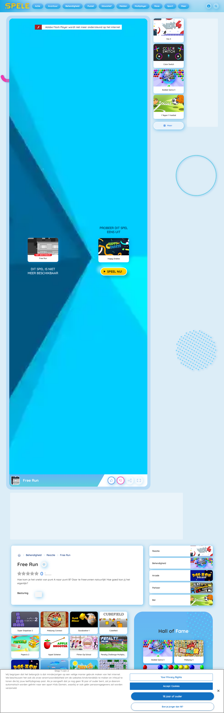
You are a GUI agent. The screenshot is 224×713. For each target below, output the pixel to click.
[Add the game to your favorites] (44, 564)
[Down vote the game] (120, 480)
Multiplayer (140, 6)
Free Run (65, 555)
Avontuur (53, 6)
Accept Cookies (171, 686)
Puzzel (91, 6)
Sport (170, 6)
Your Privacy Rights (171, 677)
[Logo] (17, 6)
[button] (209, 6)
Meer (183, 6)
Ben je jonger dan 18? (172, 706)
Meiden (123, 6)
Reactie (51, 555)
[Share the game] (130, 480)
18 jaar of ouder (172, 696)
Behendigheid (72, 6)
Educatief (106, 6)
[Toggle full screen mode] (139, 480)
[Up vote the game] (111, 480)
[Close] (218, 691)
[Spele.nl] (19, 555)
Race (156, 6)
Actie (37, 6)
